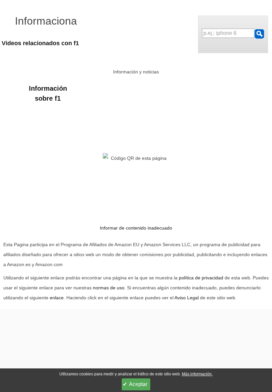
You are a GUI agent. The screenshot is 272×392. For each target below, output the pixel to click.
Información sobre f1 (48, 93)
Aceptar (138, 384)
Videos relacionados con (40, 43)
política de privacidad (201, 277)
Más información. (197, 374)
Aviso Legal (186, 297)
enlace (57, 297)
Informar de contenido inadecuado (136, 228)
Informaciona (46, 21)
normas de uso (108, 287)
